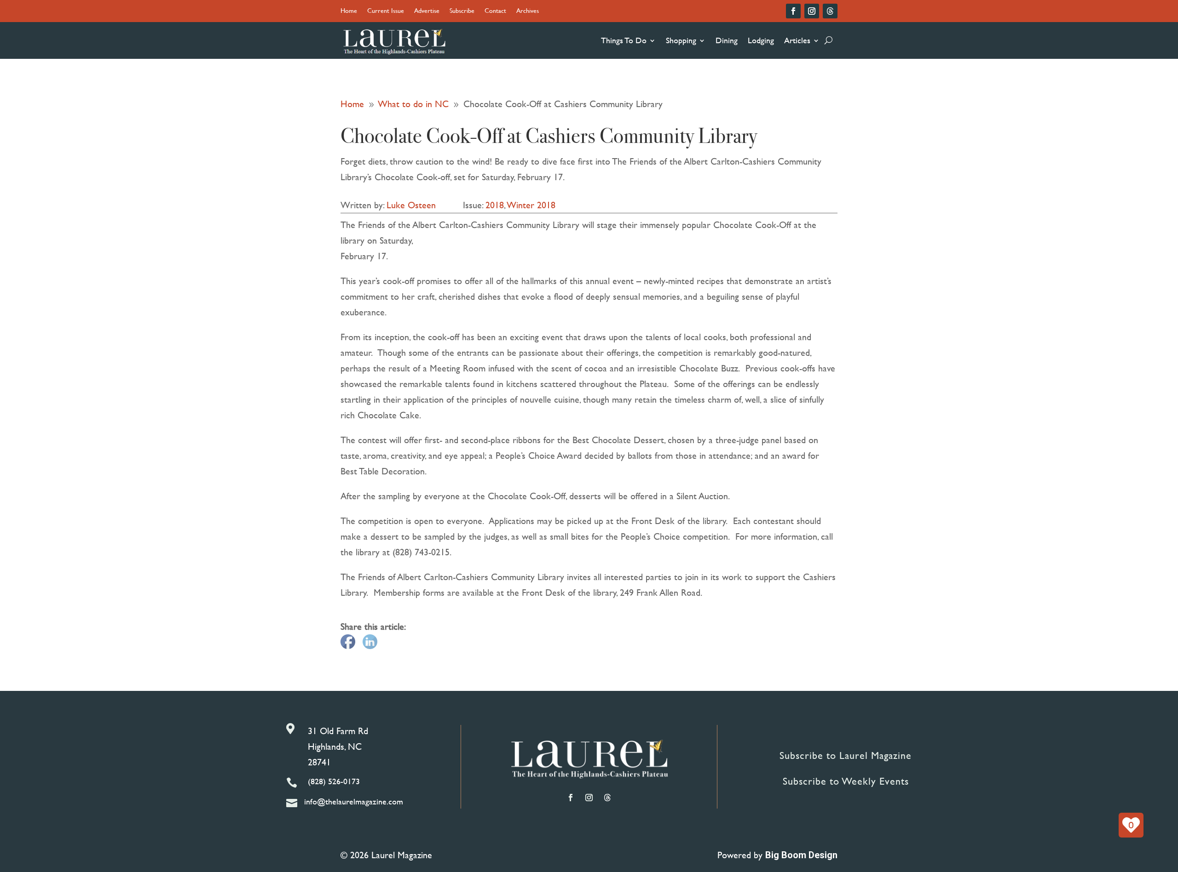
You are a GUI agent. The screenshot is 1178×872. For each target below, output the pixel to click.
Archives (527, 11)
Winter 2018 (531, 204)
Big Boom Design (801, 855)
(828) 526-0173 (334, 781)
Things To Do (624, 40)
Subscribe (462, 11)
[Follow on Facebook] (793, 11)
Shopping (681, 40)
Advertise (426, 11)
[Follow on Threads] (830, 11)
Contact (495, 11)
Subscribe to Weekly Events (846, 781)
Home (349, 11)
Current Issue (385, 11)
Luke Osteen (411, 204)
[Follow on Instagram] (811, 11)
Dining (727, 40)
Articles (797, 40)
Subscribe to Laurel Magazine (846, 755)
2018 (494, 204)
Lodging (761, 40)
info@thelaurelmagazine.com (353, 801)
